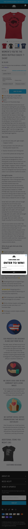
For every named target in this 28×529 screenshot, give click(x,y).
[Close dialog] (26, 255)
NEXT (14, 272)
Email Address (4, 267)
